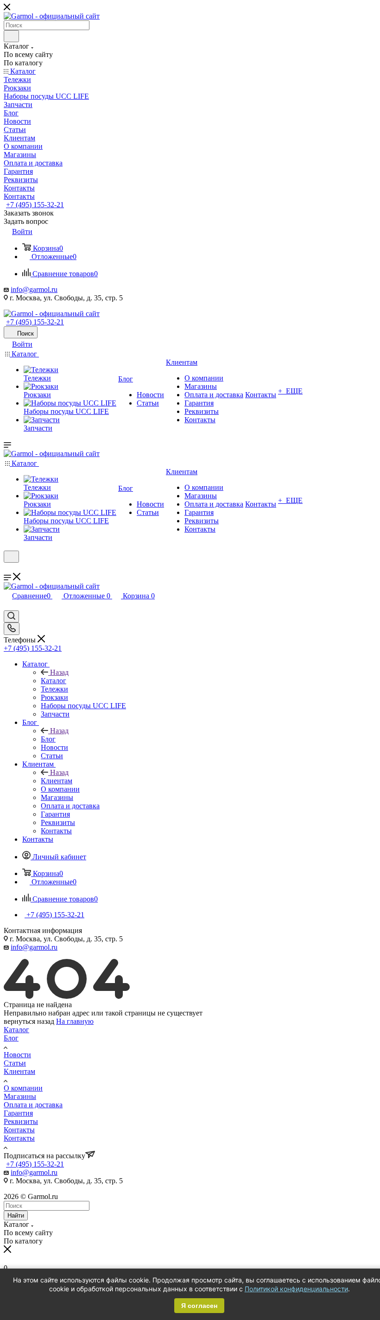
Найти (15, 1215)
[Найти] (11, 36)
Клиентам (56, 781)
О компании (23, 1088)
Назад (59, 672)
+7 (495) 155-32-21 (35, 205)
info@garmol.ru (34, 289)
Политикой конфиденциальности (296, 1289)
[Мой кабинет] (8, 568)
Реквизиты (21, 1121)
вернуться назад (29, 1021)
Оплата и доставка (33, 1105)
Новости (17, 1055)
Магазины (20, 1096)
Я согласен (199, 1305)
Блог (48, 739)
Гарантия (18, 1113)
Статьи (15, 1063)
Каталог (53, 681)
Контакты (19, 1130)
